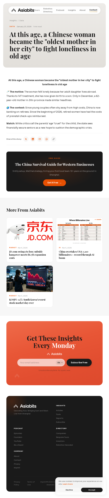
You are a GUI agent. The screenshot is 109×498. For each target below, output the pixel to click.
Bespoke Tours (62, 437)
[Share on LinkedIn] (32, 139)
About (82, 10)
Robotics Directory (48, 10)
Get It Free (54, 182)
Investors (60, 441)
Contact (93, 10)
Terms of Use (31, 483)
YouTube (17, 441)
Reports (59, 418)
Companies (61, 433)
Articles (59, 410)
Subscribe (60, 422)
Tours (37, 10)
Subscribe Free (79, 362)
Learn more (68, 484)
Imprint (17, 468)
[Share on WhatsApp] (46, 139)
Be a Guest (18, 445)
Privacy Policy (17, 483)
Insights (72, 10)
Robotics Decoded (64, 445)
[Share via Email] (39, 139)
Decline (69, 490)
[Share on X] (26, 139)
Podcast (60, 10)
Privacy (17, 464)
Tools (58, 414)
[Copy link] (53, 139)
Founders (18, 437)
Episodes (18, 433)
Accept (91, 490)
